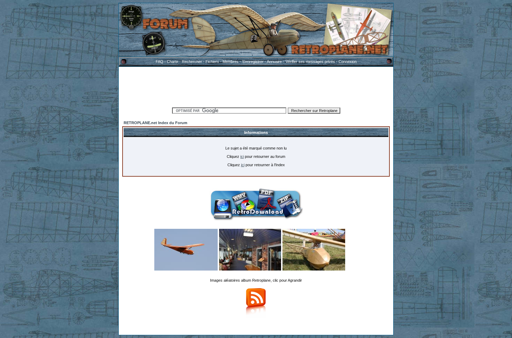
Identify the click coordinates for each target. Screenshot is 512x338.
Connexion (348, 61)
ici (242, 156)
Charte (172, 61)
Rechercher (192, 61)
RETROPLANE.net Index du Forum (155, 123)
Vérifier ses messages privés (310, 61)
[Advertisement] (256, 86)
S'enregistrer (253, 61)
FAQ (159, 61)
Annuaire (274, 61)
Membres (231, 61)
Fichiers (212, 61)
